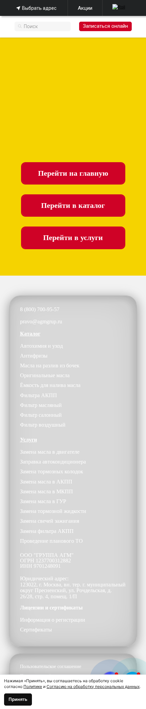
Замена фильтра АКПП (47, 531)
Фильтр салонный (41, 415)
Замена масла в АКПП (46, 482)
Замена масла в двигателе (49, 452)
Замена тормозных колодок (51, 471)
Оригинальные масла (45, 375)
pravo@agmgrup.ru (41, 321)
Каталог (30, 334)
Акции (85, 8)
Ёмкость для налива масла (50, 385)
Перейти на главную (73, 173)
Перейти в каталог (73, 205)
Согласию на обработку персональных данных (93, 686)
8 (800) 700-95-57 (39, 309)
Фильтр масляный (41, 405)
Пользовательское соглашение (50, 666)
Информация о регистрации (52, 620)
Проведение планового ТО (51, 541)
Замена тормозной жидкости (53, 511)
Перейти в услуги (73, 238)
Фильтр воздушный (43, 425)
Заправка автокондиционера (53, 462)
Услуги (28, 440)
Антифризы (34, 356)
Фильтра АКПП (38, 395)
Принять (18, 699)
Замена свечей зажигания (49, 521)
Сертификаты (36, 629)
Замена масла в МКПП (46, 491)
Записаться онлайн (105, 26)
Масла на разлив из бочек (49, 365)
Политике (32, 686)
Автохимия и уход (41, 346)
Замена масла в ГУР (43, 501)
